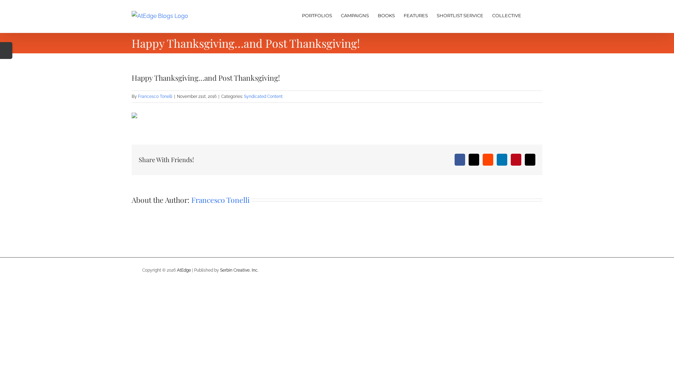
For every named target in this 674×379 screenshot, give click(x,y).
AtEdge (184, 270)
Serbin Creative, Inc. (239, 270)
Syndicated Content (263, 96)
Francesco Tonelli (155, 96)
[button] (532, 14)
